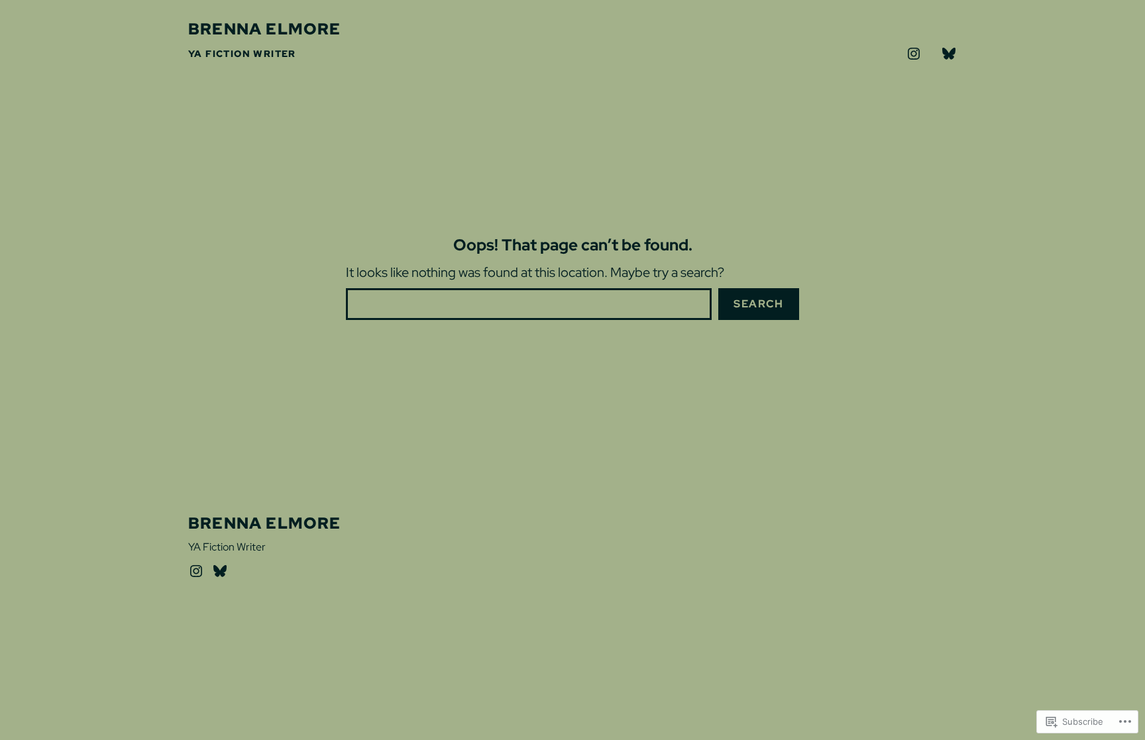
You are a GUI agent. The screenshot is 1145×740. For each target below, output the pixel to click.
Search (759, 304)
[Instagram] (196, 571)
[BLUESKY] (949, 54)
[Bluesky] (220, 571)
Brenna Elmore (264, 29)
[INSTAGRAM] (914, 54)
